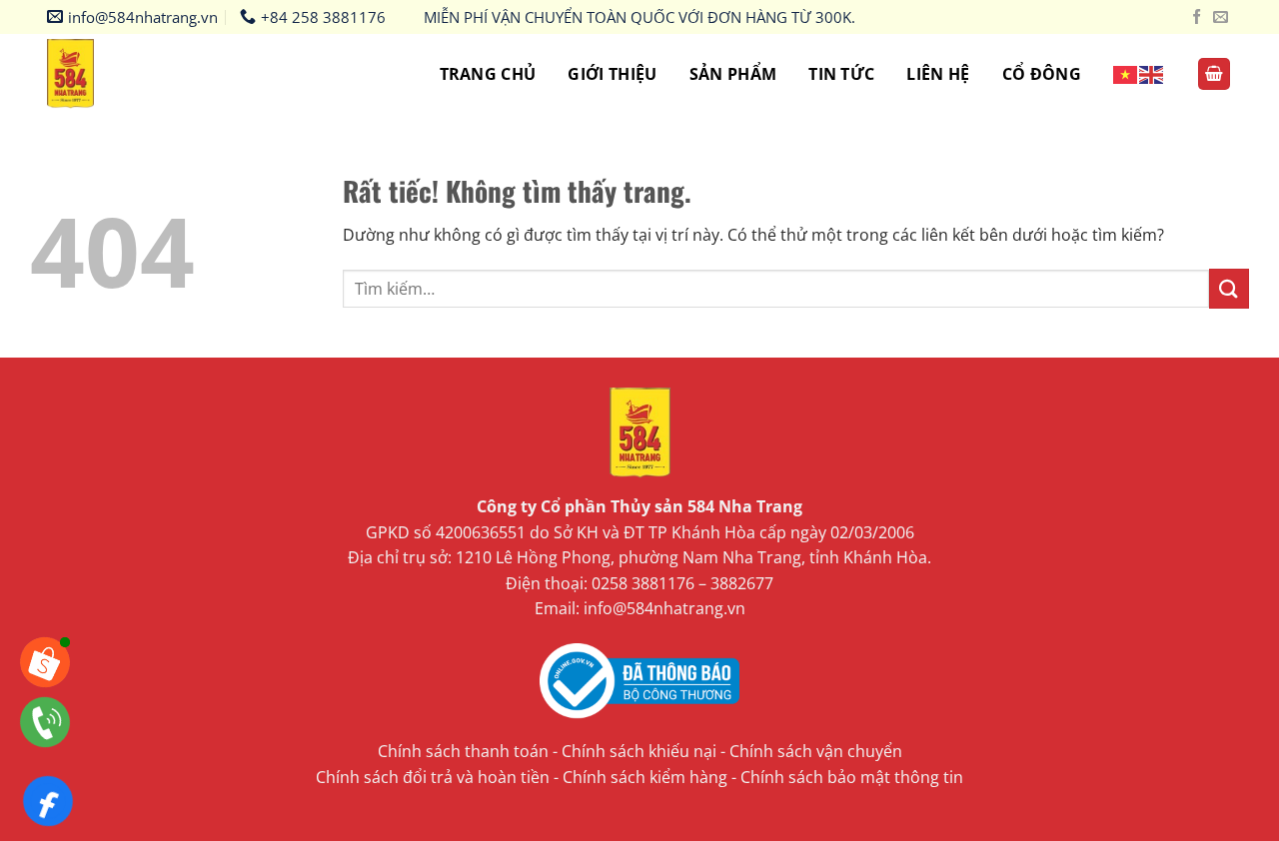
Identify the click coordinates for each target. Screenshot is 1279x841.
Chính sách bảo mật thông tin (851, 777)
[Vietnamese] (1126, 73)
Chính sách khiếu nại (639, 751)
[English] (1152, 73)
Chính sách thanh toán (463, 751)
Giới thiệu (612, 74)
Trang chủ (488, 74)
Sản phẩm (733, 74)
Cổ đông (1041, 74)
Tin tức (841, 74)
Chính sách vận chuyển (815, 751)
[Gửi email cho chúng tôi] (1220, 17)
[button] (1214, 74)
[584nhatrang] (86, 74)
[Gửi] (1229, 288)
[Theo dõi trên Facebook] (1196, 17)
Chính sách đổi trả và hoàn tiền (433, 777)
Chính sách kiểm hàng (645, 777)
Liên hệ (937, 74)
